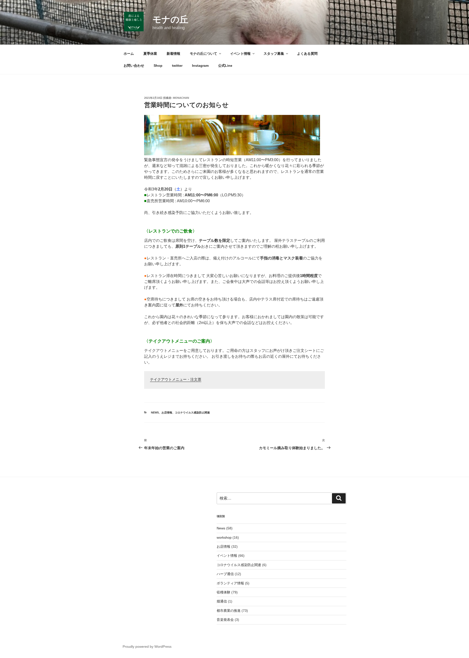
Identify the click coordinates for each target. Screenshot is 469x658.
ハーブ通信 (225, 574)
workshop (224, 537)
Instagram (200, 65)
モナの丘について (203, 54)
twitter (177, 65)
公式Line (225, 65)
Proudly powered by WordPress (147, 646)
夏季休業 (150, 54)
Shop (158, 65)
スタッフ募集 (274, 54)
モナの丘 (170, 19)
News (155, 412)
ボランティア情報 (230, 583)
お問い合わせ (134, 65)
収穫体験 (223, 592)
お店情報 (166, 412)
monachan (181, 97)
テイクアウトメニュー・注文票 (175, 380)
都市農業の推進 (229, 611)
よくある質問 (307, 54)
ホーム (129, 54)
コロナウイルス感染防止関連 (192, 412)
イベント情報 (240, 54)
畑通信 (222, 601)
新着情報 (173, 54)
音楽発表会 (225, 620)
